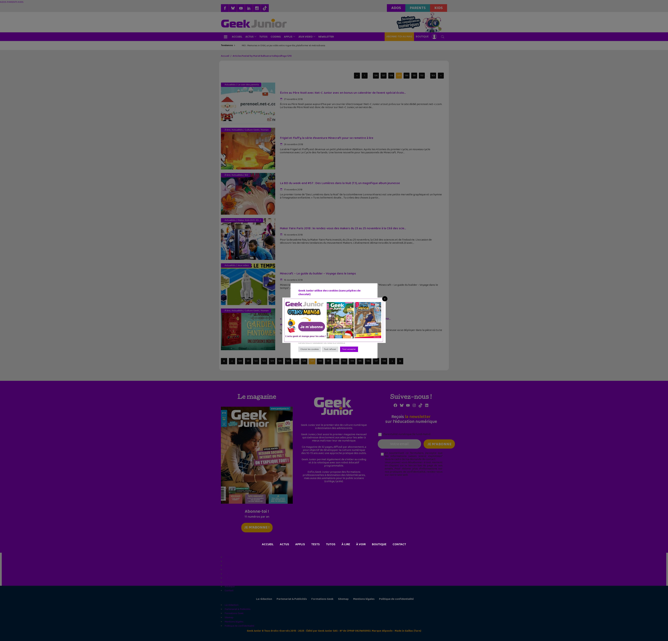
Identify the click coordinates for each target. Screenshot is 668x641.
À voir (361, 544)
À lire (346, 544)
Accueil (268, 544)
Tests (315, 544)
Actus (284, 544)
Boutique (379, 544)
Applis (300, 544)
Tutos (330, 544)
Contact (399, 544)
